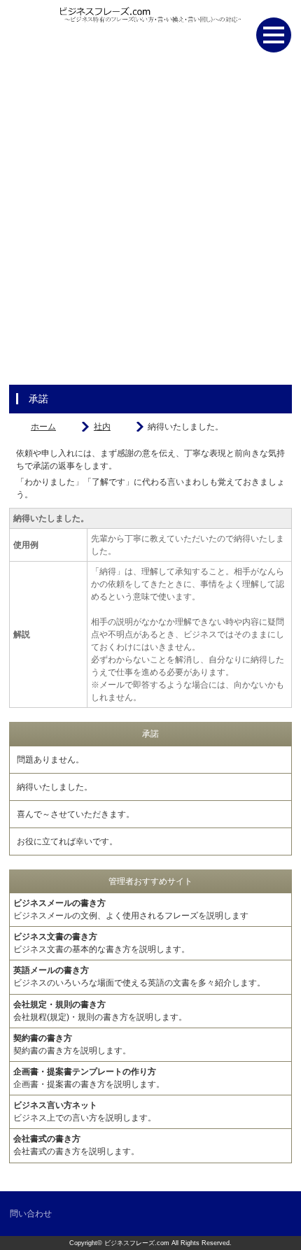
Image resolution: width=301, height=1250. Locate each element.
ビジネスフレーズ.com (136, 1243)
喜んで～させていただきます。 (75, 814)
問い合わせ (31, 1214)
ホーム (43, 427)
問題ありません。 (50, 760)
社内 (102, 427)
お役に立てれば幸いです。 (67, 841)
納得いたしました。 (54, 787)
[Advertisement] (150, 227)
